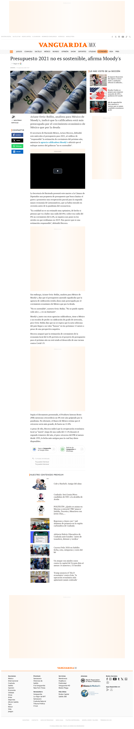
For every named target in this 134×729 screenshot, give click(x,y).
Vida (111, 51)
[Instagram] (119, 37)
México (47, 51)
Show (73, 51)
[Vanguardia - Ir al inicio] (67, 44)
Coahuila (28, 51)
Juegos (19, 51)
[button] (11, 52)
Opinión (65, 51)
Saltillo (38, 51)
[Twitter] (116, 37)
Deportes (82, 51)
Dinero (12, 68)
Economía (102, 51)
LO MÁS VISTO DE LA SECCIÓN (105, 71)
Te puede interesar (42, 462)
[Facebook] (112, 37)
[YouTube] (123, 37)
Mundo (56, 51)
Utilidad (92, 51)
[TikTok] (126, 37)
